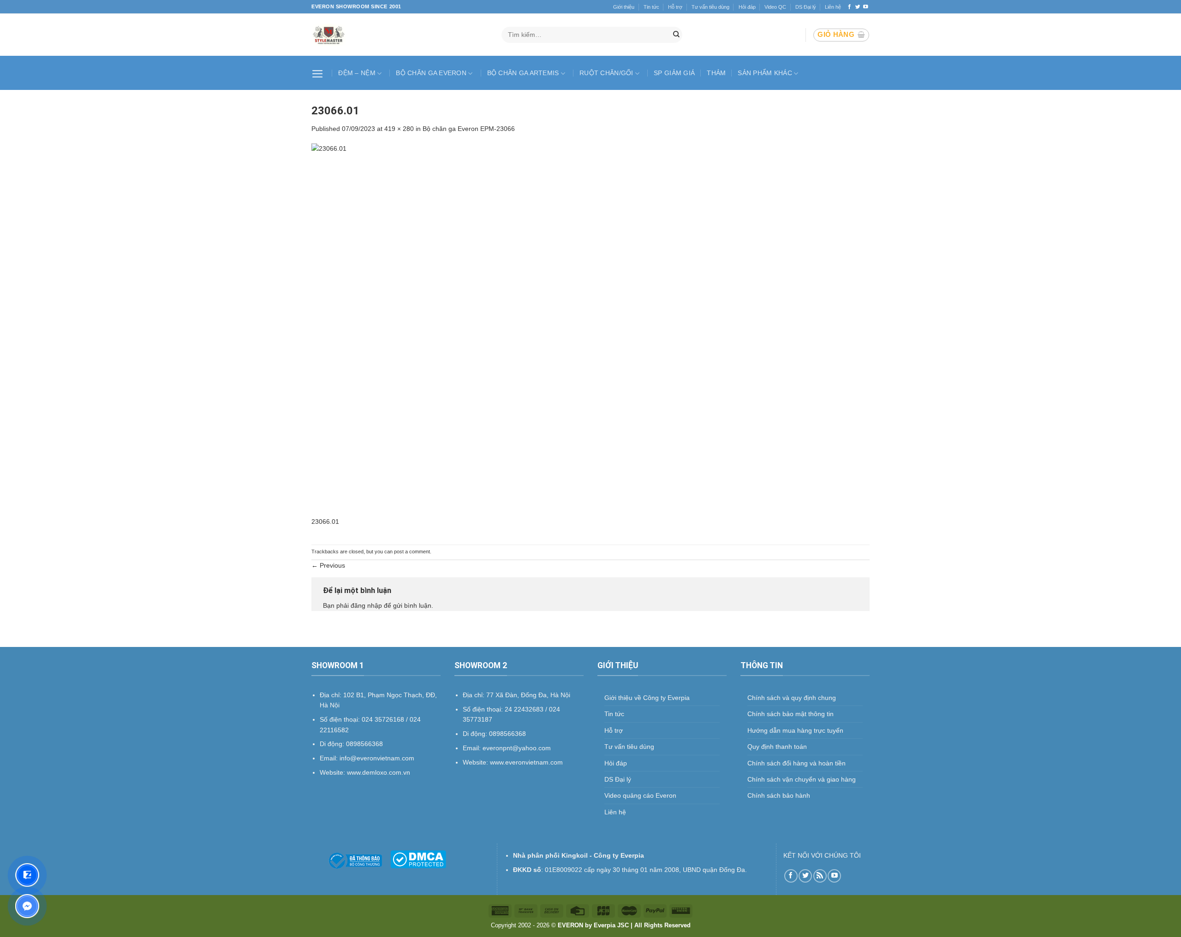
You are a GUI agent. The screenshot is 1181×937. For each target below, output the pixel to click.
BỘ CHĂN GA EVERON (431, 73)
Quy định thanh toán (777, 746)
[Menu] (318, 73)
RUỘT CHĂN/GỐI (606, 73)
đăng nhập (366, 605)
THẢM (716, 73)
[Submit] (676, 35)
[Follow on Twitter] (857, 7)
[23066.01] (590, 329)
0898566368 (507, 733)
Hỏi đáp (747, 7)
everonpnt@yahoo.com (517, 748)
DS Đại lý (805, 7)
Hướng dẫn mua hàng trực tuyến (795, 730)
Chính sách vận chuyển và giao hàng (801, 779)
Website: (476, 762)
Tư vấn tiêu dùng (710, 7)
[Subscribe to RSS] (820, 876)
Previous (328, 565)
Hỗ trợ (675, 7)
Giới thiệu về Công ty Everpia (647, 697)
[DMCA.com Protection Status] (418, 858)
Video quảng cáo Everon (640, 795)
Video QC (775, 7)
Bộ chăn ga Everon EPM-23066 (469, 128)
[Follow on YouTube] (865, 7)
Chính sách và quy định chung (791, 697)
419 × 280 (399, 128)
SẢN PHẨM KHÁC (765, 73)
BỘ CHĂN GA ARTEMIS (523, 73)
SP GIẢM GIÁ (674, 73)
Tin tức (651, 7)
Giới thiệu (623, 7)
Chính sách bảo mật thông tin (790, 714)
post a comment (412, 551)
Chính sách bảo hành (778, 795)
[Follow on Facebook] (849, 7)
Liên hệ (833, 7)
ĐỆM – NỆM (357, 73)
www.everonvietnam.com (526, 762)
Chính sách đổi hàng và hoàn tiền (796, 763)
